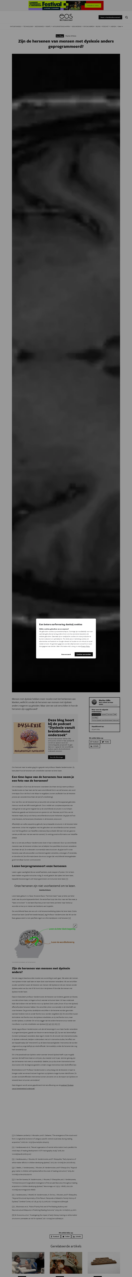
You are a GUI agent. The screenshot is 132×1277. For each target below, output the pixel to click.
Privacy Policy (85, 646)
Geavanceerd (66, 654)
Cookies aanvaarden (84, 654)
